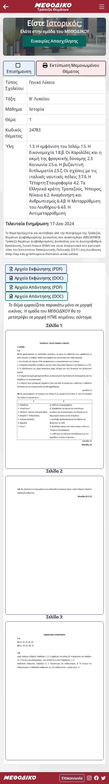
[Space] (53, 7)
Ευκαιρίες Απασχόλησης (54, 41)
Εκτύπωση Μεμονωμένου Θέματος (74, 68)
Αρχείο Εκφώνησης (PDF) (38, 269)
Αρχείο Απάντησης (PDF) (38, 287)
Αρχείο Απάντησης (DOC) (39, 296)
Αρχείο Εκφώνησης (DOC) (39, 278)
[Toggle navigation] (101, 7)
